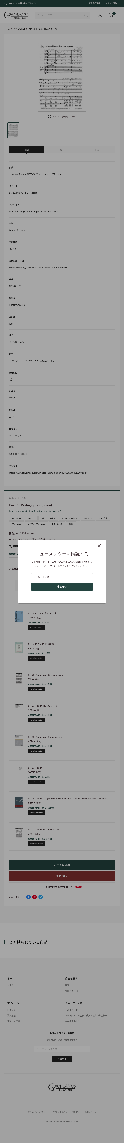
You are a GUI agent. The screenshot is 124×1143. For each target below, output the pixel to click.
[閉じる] (99, 545)
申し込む (62, 586)
